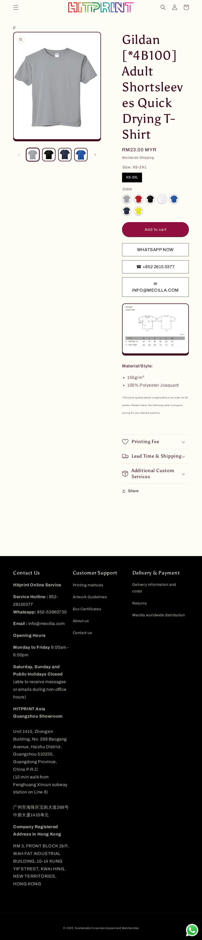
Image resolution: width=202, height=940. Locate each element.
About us (81, 621)
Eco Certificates (87, 609)
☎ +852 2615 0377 (155, 266)
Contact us (82, 633)
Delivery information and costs (154, 588)
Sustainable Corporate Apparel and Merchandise (107, 928)
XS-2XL (132, 177)
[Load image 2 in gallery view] (48, 154)
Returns (139, 603)
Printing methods (88, 585)
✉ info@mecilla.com (155, 287)
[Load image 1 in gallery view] (32, 154)
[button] (16, 7)
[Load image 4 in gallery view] (81, 154)
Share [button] (133, 491)
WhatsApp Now (155, 249)
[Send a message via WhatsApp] (192, 930)
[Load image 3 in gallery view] (65, 154)
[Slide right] (95, 155)
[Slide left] (19, 155)
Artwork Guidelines (90, 597)
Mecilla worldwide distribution (158, 615)
